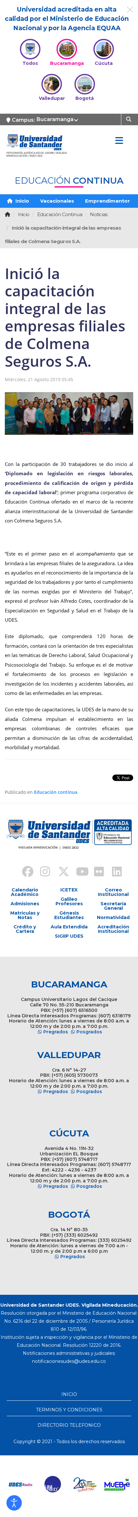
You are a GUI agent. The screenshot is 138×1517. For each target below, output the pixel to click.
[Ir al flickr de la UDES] (96, 872)
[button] (14, 1503)
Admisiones (25, 903)
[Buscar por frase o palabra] (129, 119)
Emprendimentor (107, 201)
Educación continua (55, 792)
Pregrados (55, 1032)
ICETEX (69, 890)
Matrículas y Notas (24, 915)
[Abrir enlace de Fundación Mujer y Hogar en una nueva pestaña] (85, 1484)
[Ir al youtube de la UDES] (78, 872)
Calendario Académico (25, 892)
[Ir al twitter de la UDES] (60, 872)
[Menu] (119, 141)
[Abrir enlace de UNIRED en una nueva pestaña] (53, 1484)
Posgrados (89, 1032)
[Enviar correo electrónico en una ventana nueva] (69, 1361)
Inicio (21, 201)
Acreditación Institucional (113, 929)
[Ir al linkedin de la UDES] (114, 872)
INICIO (69, 1394)
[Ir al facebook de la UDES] (24, 872)
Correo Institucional (113, 892)
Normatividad (113, 917)
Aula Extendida (69, 927)
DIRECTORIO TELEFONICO (69, 1425)
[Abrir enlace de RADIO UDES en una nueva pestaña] (21, 1484)
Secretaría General (113, 905)
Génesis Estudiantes (69, 915)
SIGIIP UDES (69, 936)
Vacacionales (57, 201)
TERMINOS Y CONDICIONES (69, 1410)
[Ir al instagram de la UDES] (42, 872)
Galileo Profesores (69, 901)
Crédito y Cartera (24, 929)
